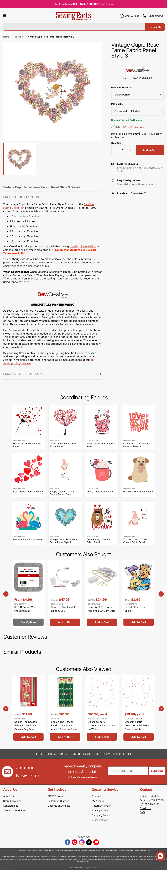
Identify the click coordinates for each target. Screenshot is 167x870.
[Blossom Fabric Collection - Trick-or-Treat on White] (138, 708)
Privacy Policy (100, 810)
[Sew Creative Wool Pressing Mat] (28, 594)
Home (6, 36)
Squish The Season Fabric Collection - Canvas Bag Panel (25, 725)
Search (157, 27)
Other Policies (100, 820)
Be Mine (19, 36)
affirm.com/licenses (117, 859)
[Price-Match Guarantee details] (145, 193)
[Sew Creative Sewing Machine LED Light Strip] (102, 594)
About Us (8, 796)
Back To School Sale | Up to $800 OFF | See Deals (83, 4)
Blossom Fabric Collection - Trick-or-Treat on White (136, 725)
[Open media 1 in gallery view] (95, 49)
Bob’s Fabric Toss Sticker (134, 608)
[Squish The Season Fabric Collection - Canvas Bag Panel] (28, 708)
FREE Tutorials (56, 796)
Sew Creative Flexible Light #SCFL (63, 608)
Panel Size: (117, 103)
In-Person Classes (58, 801)
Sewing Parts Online (83, 246)
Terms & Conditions (14, 810)
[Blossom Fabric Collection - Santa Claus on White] (102, 708)
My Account (98, 801)
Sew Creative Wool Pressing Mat (25, 608)
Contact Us (98, 796)
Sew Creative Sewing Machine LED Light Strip (101, 608)
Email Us (145, 808)
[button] (4, 15)
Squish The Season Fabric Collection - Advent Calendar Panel (64, 725)
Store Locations (12, 801)
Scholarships (10, 805)
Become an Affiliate (59, 805)
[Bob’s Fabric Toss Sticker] (138, 594)
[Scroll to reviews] (137, 63)
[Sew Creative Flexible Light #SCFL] (65, 594)
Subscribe (157, 770)
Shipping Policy (101, 815)
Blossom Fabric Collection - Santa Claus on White (102, 725)
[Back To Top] (162, 865)
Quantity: (116, 143)
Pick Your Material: (121, 87)
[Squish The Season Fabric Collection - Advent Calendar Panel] (65, 708)
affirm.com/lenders (101, 856)
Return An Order (101, 805)
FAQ (142, 812)
